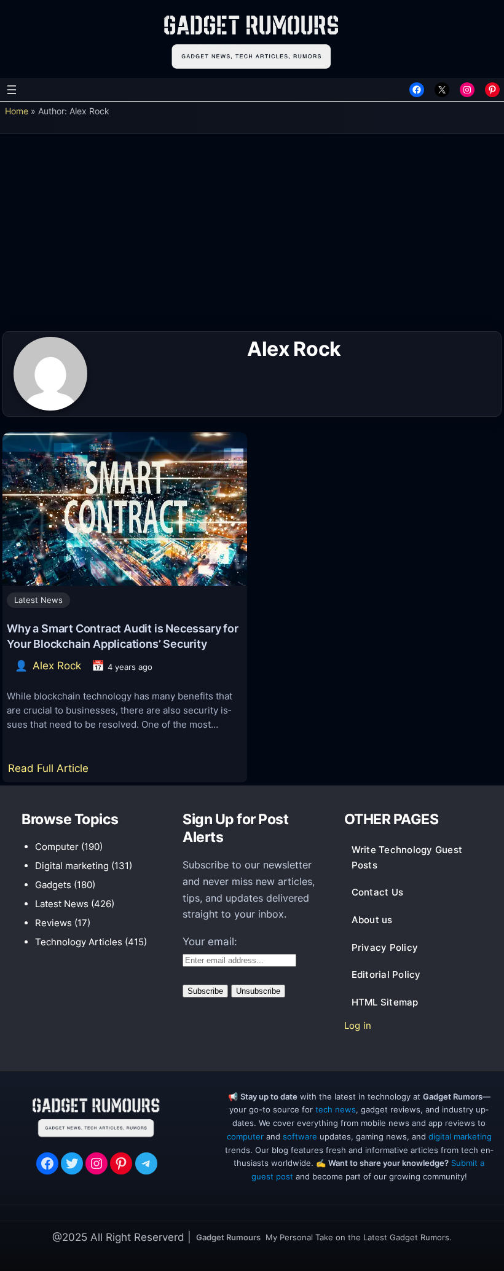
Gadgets (53, 885)
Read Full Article (50, 771)
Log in (358, 1025)
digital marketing (460, 1136)
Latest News (38, 600)
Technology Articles (78, 942)
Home (16, 111)
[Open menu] (11, 89)
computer (245, 1136)
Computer (57, 846)
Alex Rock (57, 665)
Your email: (210, 941)
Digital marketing (72, 866)
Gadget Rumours (228, 1237)
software (300, 1136)
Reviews (53, 923)
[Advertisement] (252, 237)
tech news (335, 1109)
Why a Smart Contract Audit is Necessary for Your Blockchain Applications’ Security (122, 635)
